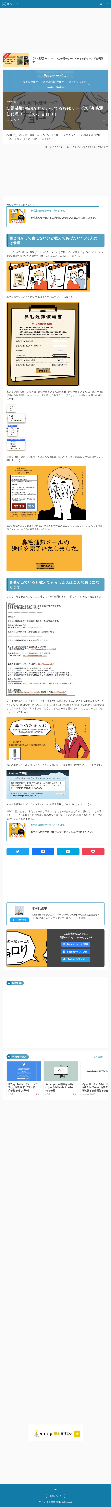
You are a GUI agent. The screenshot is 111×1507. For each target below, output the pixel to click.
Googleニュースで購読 (77, 944)
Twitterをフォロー (78, 959)
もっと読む (98, 1056)
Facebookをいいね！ (77, 951)
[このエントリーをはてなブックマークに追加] (68, 851)
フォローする (21, 919)
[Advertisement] (55, 172)
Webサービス (12, 101)
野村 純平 (39, 908)
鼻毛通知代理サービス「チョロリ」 (48, 210)
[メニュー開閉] (107, 4)
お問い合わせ (55, 1495)
